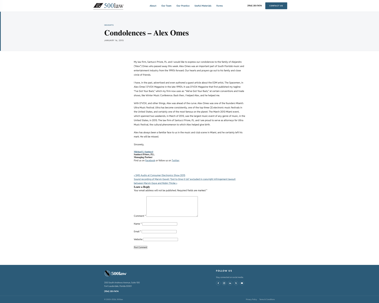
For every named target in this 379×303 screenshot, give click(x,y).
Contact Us (276, 6)
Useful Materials (203, 5)
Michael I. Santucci (143, 151)
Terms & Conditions (267, 299)
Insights (109, 25)
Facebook (150, 160)
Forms (219, 5)
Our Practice (183, 5)
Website (138, 239)
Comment (140, 215)
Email (137, 231)
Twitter (175, 160)
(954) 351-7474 (254, 5)
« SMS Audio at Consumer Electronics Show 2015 (159, 175)
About (153, 5)
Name (138, 223)
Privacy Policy (251, 299)
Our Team (166, 5)
